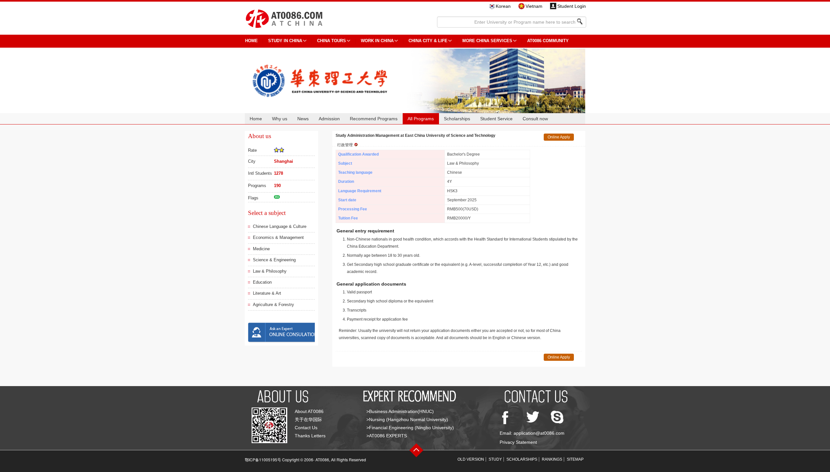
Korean (503, 6)
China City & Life (428, 40)
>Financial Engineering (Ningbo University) (410, 427)
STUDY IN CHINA (285, 40)
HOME (251, 40)
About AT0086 (309, 411)
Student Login (571, 6)
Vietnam (534, 6)
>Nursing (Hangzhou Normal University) (407, 419)
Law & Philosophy (270, 271)
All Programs (421, 118)
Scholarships (457, 118)
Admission (329, 118)
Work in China (377, 40)
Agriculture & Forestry (273, 304)
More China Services (487, 40)
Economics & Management (278, 237)
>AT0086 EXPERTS (386, 435)
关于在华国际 (308, 419)
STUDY (495, 459)
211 (277, 196)
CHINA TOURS (331, 40)
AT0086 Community (548, 40)
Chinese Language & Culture (279, 226)
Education (262, 282)
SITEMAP (575, 459)
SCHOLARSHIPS (521, 459)
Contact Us (306, 427)
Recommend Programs (373, 118)
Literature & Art (267, 293)
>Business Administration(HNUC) (400, 411)
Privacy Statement (518, 442)
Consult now (535, 118)
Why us (279, 118)
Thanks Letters (310, 435)
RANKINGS (552, 459)
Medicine (261, 248)
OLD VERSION (470, 459)
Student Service (496, 118)
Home (256, 118)
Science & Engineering (274, 259)
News (303, 118)
